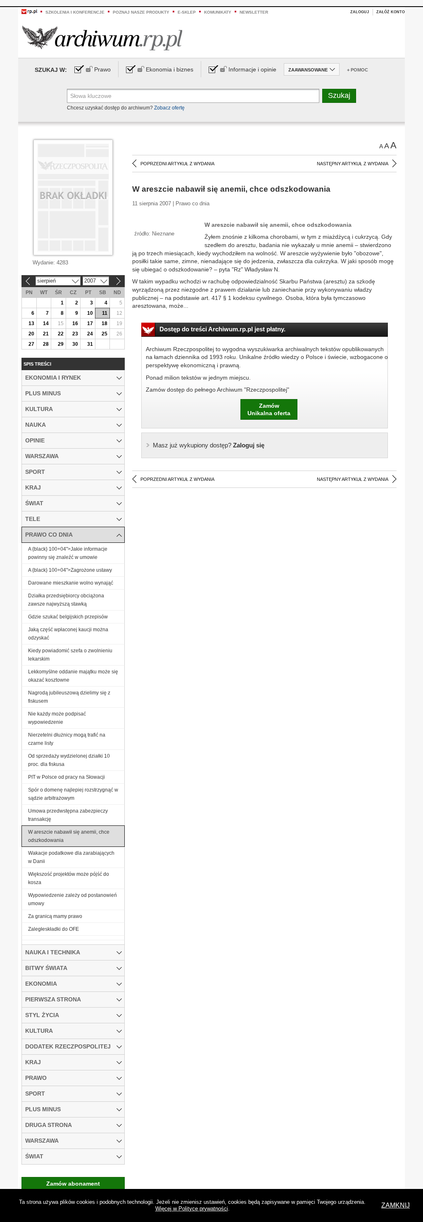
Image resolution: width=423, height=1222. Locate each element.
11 (104, 313)
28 (46, 344)
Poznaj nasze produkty (141, 12)
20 (31, 334)
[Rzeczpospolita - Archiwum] (102, 38)
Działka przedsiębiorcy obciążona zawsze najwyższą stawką (66, 600)
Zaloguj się (208, 445)
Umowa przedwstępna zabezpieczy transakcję (68, 815)
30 (75, 344)
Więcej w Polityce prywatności (191, 1208)
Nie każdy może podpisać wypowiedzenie (57, 718)
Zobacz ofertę (169, 108)
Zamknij (395, 1205)
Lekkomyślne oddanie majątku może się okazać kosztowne (73, 676)
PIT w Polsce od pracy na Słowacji (66, 777)
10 (90, 313)
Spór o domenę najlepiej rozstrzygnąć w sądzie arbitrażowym (73, 794)
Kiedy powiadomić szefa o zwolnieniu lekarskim (70, 655)
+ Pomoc (357, 69)
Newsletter (254, 12)
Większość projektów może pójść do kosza (68, 878)
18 (104, 323)
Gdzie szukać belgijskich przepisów (68, 617)
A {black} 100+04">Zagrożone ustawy (70, 570)
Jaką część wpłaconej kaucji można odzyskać (68, 634)
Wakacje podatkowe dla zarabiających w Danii (71, 857)
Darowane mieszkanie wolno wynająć (70, 583)
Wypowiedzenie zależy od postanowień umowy (72, 899)
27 (31, 344)
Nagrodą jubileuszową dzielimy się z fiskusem (69, 697)
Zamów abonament (73, 1183)
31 (90, 344)
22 (61, 334)
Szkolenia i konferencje (75, 12)
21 (46, 334)
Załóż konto (390, 12)
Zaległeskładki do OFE (53, 929)
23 (75, 334)
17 (90, 323)
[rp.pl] (29, 11)
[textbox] (193, 96)
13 (31, 323)
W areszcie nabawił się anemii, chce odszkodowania (68, 836)
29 (61, 344)
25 (104, 334)
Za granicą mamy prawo (55, 916)
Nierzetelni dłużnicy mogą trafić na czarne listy (66, 739)
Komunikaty (217, 12)
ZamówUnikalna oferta (268, 409)
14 (46, 323)
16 (75, 323)
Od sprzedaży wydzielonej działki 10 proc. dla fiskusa (69, 760)
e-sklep (187, 12)
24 (90, 334)
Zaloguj (359, 12)
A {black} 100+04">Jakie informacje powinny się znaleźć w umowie (67, 553)
